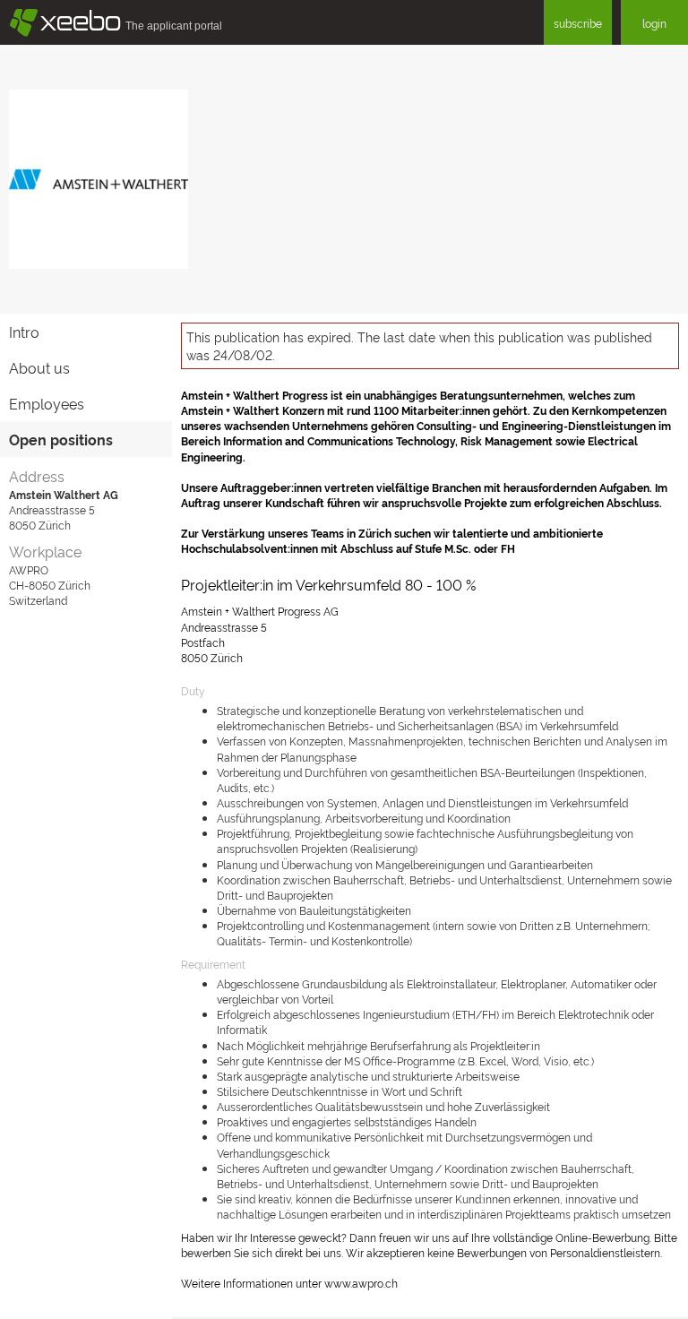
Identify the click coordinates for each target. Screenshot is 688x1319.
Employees (46, 403)
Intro (24, 331)
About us (39, 367)
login (654, 22)
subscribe (578, 22)
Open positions (61, 439)
